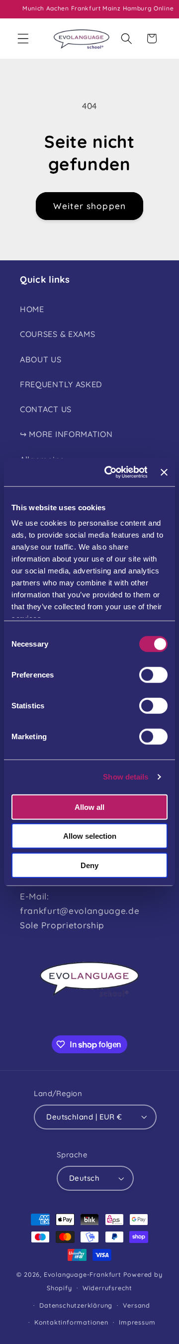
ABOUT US (41, 359)
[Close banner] (164, 472)
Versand (136, 1305)
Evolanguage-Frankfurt (82, 1274)
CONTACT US (46, 409)
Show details (125, 777)
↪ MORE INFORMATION (66, 434)
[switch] (153, 674)
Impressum (137, 1322)
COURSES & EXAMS (57, 334)
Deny (89, 865)
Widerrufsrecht (107, 1288)
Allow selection (89, 836)
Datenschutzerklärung (75, 1305)
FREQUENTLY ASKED (61, 384)
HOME (32, 309)
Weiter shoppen (89, 206)
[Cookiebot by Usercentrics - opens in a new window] (109, 472)
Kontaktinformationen (71, 1322)
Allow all (89, 806)
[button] (23, 38)
